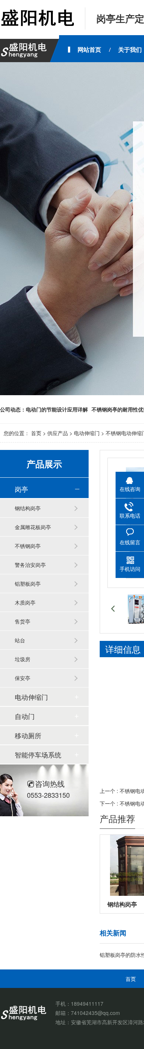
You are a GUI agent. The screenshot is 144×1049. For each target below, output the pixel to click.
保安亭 (22, 678)
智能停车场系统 (38, 754)
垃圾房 (22, 659)
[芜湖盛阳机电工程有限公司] (37, 18)
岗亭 (21, 489)
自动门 (25, 716)
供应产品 (57, 433)
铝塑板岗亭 (28, 583)
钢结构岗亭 (28, 508)
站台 (20, 640)
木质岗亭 (25, 602)
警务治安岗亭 (30, 564)
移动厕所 (28, 735)
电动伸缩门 (87, 433)
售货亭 (22, 621)
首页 (36, 433)
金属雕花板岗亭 (33, 527)
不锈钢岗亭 (28, 545)
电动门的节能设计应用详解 (57, 409)
